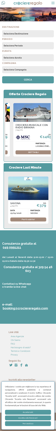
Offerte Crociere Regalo (27, 94)
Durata (6, 51)
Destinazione (10, 27)
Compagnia (9, 63)
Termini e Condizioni (20, 351)
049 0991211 (12, 247)
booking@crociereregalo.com (25, 308)
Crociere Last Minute (25, 167)
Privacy (14, 354)
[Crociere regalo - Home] (30, 3)
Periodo (7, 39)
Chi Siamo (15, 340)
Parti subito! (28, 219)
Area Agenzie (17, 336)
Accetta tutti (28, 412)
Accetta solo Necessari (28, 418)
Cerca (28, 79)
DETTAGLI (33, 152)
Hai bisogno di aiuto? (21, 347)
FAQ (13, 344)
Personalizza (28, 423)
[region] (28, 405)
